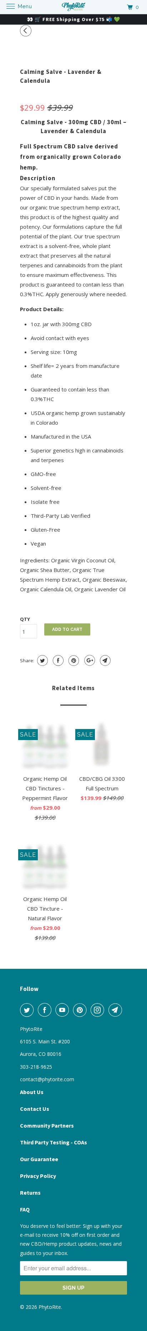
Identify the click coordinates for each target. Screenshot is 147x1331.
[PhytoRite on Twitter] (28, 1010)
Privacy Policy (38, 1175)
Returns (30, 1192)
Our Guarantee (39, 1159)
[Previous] (27, 30)
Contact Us (34, 1108)
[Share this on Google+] (88, 660)
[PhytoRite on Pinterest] (81, 1010)
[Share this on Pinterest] (73, 660)
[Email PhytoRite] (116, 1010)
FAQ (25, 1209)
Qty (25, 619)
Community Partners (47, 1125)
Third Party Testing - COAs (53, 1142)
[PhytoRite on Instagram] (99, 1010)
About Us (32, 1091)
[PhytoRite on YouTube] (63, 1010)
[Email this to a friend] (104, 660)
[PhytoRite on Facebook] (46, 1010)
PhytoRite (50, 1307)
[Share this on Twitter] (41, 660)
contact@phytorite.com (47, 1079)
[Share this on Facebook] (57, 660)
